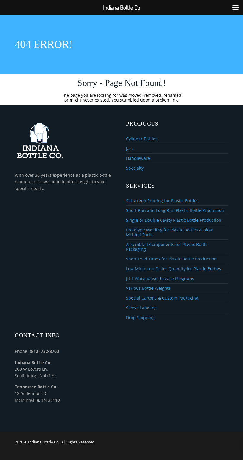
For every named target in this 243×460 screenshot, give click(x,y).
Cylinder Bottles (141, 138)
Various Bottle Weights (148, 288)
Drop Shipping (140, 317)
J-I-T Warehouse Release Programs (160, 278)
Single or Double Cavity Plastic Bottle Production (173, 220)
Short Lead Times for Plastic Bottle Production (171, 259)
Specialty (135, 168)
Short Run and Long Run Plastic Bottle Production (175, 210)
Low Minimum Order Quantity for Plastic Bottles (173, 268)
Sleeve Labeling (141, 308)
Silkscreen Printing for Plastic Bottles (162, 200)
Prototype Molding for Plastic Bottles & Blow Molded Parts (169, 232)
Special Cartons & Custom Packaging (162, 298)
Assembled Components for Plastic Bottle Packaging (167, 247)
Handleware (138, 158)
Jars (129, 148)
